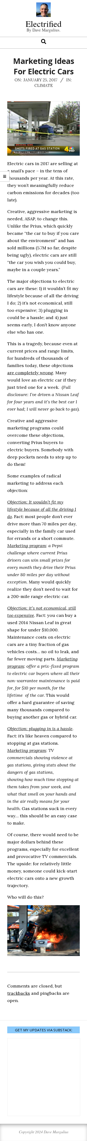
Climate (43, 85)
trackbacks (18, 993)
